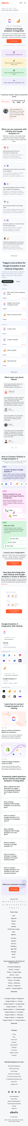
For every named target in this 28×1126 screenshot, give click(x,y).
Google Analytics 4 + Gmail (14, 1006)
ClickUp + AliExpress (14, 983)
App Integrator (14, 1045)
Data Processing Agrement (14, 1101)
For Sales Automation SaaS (14, 1076)
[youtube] (15, 1092)
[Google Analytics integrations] (9, 691)
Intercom (13, 943)
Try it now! (23, 298)
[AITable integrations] (20, 655)
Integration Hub (4, 8)
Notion (13, 924)
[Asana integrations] (9, 660)
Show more (14, 255)
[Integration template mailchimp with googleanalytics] (14, 243)
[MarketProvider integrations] (20, 696)
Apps (10, 8)
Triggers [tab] (18, 281)
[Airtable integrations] (14, 655)
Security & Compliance (14, 1074)
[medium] (19, 1092)
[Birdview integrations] (20, 660)
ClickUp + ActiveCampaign (14, 977)
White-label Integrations (14, 1066)
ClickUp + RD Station (14, 980)
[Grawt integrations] (3, 696)
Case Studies (14, 1071)
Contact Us (14, 1108)
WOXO (13, 954)
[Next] (15, 447)
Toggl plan (14, 918)
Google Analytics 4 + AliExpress (14, 1015)
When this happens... (11, 592)
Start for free (14, 41)
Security (14, 1106)
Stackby (13, 921)
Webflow (13, 934)
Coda (13, 915)
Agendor (13, 941)
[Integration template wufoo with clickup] (14, 153)
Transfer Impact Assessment (14, 1103)
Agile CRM (14, 949)
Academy (14, 1042)
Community (14, 1050)
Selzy (13, 932)
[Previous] (12, 447)
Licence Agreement (14, 1096)
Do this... (8, 601)
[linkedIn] (12, 1092)
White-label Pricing (14, 1068)
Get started (14, 889)
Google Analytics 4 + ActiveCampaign (14, 1009)
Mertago (13, 951)
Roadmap (14, 1047)
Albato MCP (14, 1081)
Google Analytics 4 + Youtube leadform (14, 1020)
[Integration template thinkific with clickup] (14, 207)
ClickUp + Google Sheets (14, 972)
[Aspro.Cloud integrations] (14, 660)
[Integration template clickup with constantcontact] (14, 225)
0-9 (3, 901)
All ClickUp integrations (14, 967)
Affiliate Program (14, 1052)
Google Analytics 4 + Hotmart (14, 1001)
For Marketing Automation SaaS (14, 1079)
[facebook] (8, 1092)
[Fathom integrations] (3, 691)
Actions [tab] (5, 285)
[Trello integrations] (3, 655)
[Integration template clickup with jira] (14, 171)
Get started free (14, 563)
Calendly (13, 926)
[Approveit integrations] (3, 660)
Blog (14, 1037)
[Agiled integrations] (9, 655)
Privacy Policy (14, 1098)
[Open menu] (25, 2)
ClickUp (14, 8)
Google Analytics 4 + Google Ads (14, 1017)
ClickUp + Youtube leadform (14, 988)
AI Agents (14, 1055)
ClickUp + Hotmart (14, 969)
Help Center (14, 1039)
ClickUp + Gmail (14, 975)
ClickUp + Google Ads (14, 985)
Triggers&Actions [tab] (7, 281)
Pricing (14, 1034)
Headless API (14, 1084)
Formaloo (13, 938)
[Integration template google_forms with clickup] (14, 189)
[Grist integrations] (9, 696)
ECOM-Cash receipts (13, 929)
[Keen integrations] (14, 696)
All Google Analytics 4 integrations (14, 998)
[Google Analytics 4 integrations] (14, 691)
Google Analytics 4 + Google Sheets (14, 1004)
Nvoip (13, 957)
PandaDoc (14, 946)
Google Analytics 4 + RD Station (14, 1012)
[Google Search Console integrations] (20, 691)
